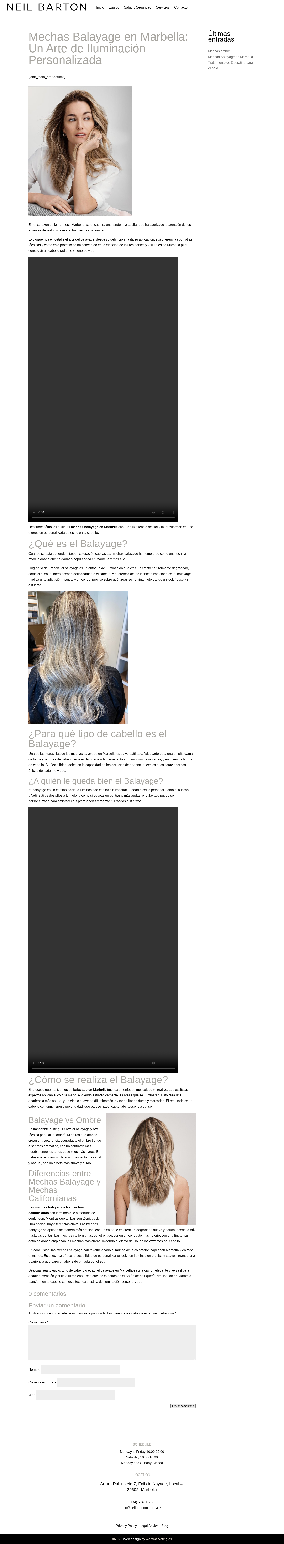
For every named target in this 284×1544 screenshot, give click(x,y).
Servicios (163, 7)
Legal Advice (149, 1526)
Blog (164, 1526)
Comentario (38, 1322)
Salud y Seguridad (137, 7)
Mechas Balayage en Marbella (230, 57)
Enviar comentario (183, 1405)
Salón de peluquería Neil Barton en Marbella (158, 1276)
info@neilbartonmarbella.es (142, 1508)
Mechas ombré (219, 51)
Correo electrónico (42, 1382)
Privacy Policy (126, 1526)
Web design (132, 1539)
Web (31, 1395)
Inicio (100, 7)
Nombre (34, 1369)
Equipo (114, 7)
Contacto (181, 7)
